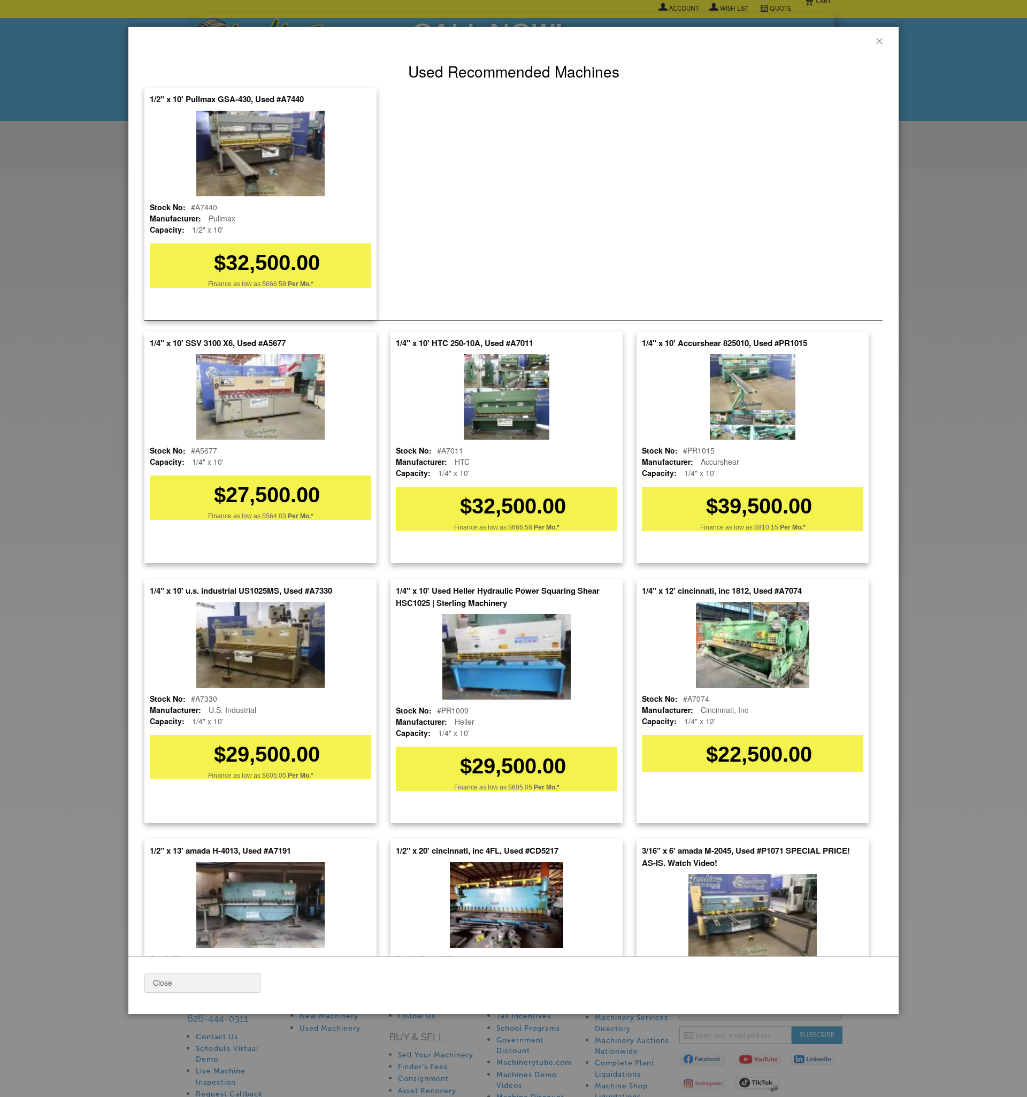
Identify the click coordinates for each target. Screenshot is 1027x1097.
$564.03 (287, 516)
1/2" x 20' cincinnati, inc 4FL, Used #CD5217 (477, 850)
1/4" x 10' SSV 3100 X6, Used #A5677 (218, 343)
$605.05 (287, 775)
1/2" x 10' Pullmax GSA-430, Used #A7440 (227, 99)
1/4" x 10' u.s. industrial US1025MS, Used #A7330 (241, 590)
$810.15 (780, 527)
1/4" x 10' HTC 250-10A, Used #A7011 (464, 343)
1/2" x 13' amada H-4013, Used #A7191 (220, 850)
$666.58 (287, 284)
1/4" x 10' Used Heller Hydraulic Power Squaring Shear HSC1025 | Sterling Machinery (498, 597)
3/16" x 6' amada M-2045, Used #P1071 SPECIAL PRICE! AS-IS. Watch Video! (746, 857)
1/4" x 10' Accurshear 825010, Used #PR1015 (724, 343)
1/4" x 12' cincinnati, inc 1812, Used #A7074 (722, 590)
